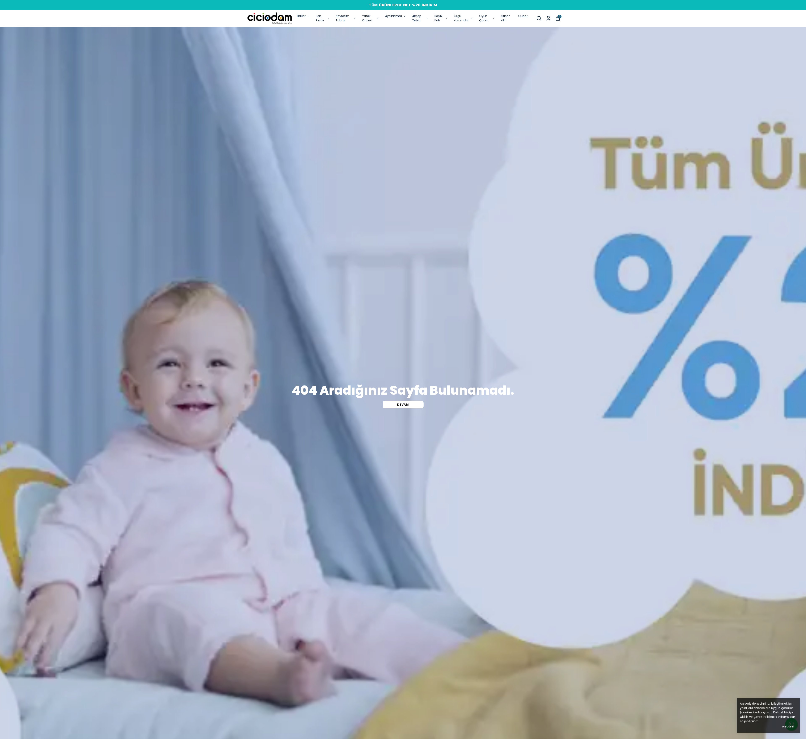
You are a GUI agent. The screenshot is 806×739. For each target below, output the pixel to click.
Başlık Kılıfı (438, 18)
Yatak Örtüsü (367, 18)
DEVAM (403, 404)
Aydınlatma (393, 16)
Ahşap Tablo (416, 18)
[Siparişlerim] (548, 18)
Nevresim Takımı (342, 18)
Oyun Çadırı (483, 18)
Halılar (301, 16)
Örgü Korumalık (461, 18)
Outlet (523, 16)
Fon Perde (320, 18)
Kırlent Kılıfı (505, 18)
